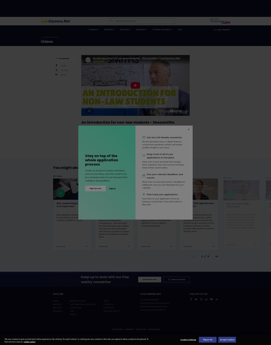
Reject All (207, 340)
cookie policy (29, 342)
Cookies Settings (188, 340)
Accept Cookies (227, 340)
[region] (135, 340)
